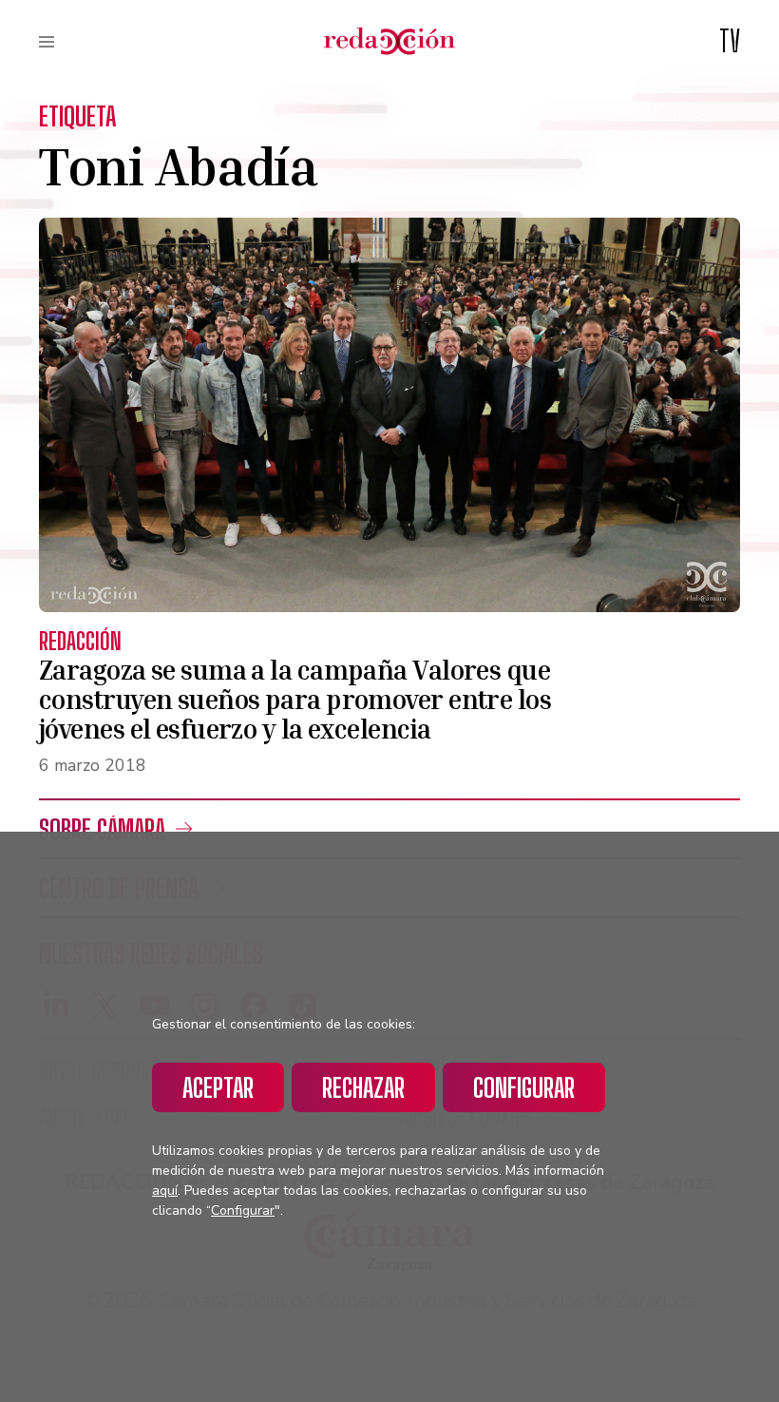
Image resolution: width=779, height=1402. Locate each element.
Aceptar (218, 1087)
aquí (165, 1190)
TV (729, 41)
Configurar (524, 1087)
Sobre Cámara (102, 829)
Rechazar (363, 1087)
